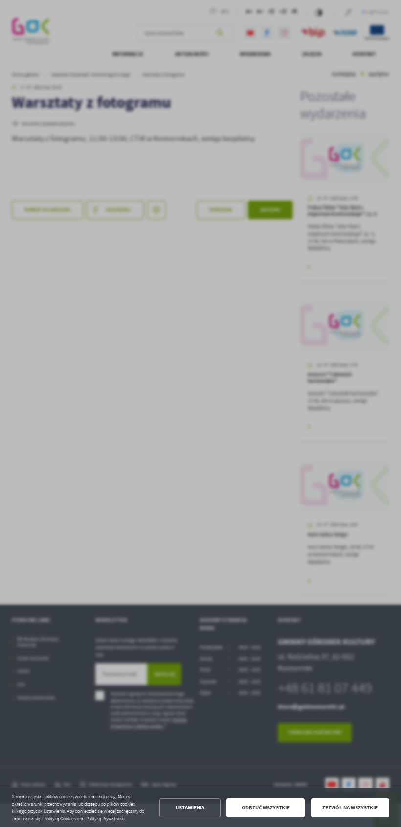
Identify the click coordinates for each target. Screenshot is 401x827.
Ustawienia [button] (190, 807)
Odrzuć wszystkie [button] (266, 807)
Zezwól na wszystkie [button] (350, 807)
